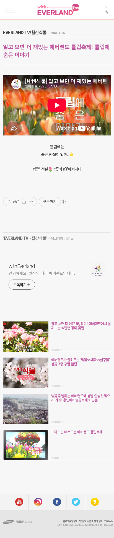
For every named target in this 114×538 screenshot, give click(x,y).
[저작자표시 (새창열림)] (63, 201)
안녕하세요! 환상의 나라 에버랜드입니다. (42, 273)
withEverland (22, 265)
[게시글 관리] (30, 201)
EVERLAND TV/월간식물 (24, 32)
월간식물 (39, 238)
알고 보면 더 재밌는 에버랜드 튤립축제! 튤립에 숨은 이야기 (56, 51)
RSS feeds (108, 521)
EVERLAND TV (16, 238)
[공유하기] (23, 201)
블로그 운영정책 (70, 521)
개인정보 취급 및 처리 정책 (90, 521)
